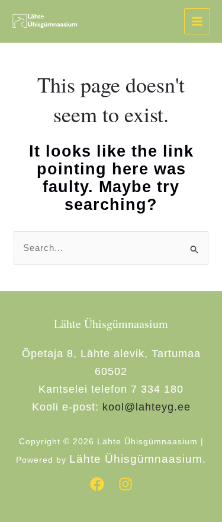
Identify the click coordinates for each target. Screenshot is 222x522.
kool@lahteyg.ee (146, 407)
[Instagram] (125, 484)
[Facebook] (97, 484)
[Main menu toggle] (197, 21)
